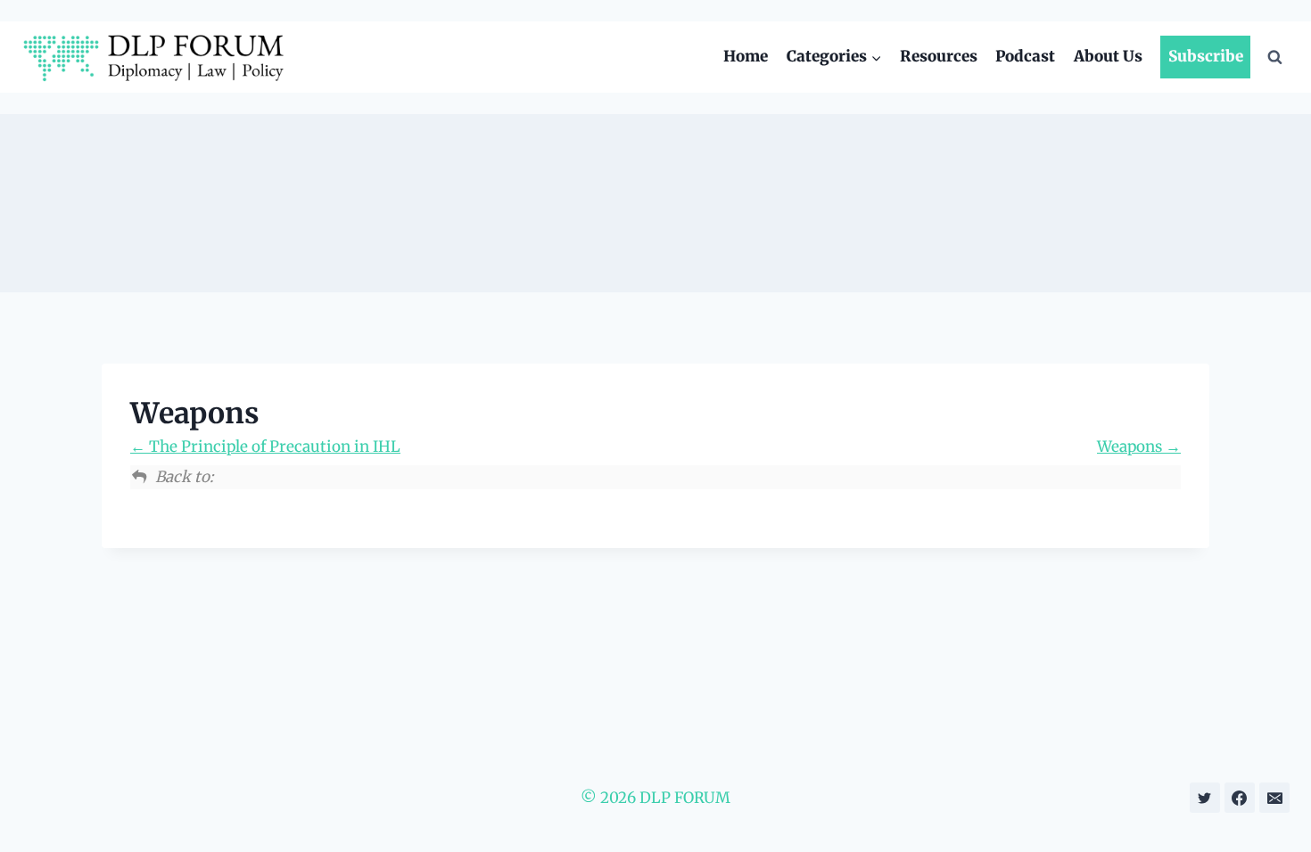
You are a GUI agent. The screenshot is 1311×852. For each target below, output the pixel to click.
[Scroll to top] (1273, 798)
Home (745, 56)
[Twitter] (1205, 797)
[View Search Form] (1274, 57)
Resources (938, 56)
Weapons (1131, 446)
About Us (1108, 56)
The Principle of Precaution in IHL (272, 446)
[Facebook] (1239, 797)
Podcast (1025, 56)
